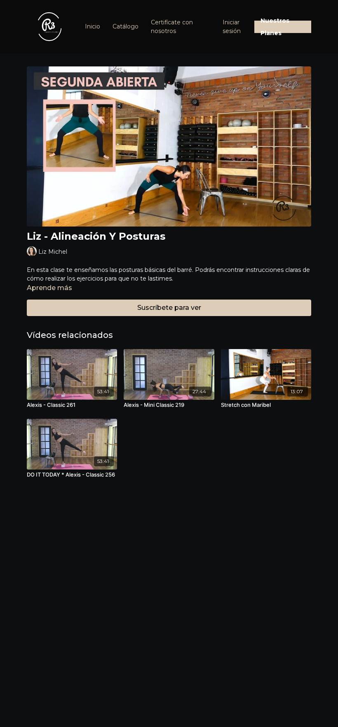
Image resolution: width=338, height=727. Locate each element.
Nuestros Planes (275, 27)
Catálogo (125, 26)
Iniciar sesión (232, 27)
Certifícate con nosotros (172, 27)
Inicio (92, 26)
